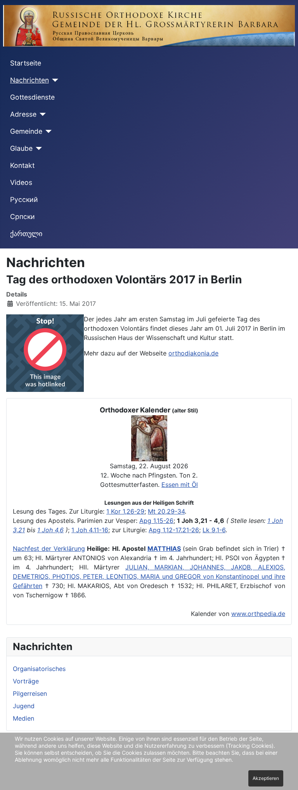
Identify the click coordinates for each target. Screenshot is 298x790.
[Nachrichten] (54, 80)
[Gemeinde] (47, 131)
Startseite (25, 63)
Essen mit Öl (179, 484)
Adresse (23, 114)
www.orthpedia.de (258, 614)
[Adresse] (41, 114)
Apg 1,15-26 (156, 520)
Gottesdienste (32, 97)
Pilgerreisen (30, 693)
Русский (24, 199)
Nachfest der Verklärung (49, 548)
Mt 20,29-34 (166, 511)
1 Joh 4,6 (50, 530)
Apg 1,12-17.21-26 (174, 530)
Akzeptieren (266, 778)
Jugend (24, 706)
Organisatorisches (39, 669)
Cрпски (22, 216)
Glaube (21, 148)
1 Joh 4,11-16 (89, 530)
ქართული (26, 233)
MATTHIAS (164, 548)
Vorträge (26, 681)
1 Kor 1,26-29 (125, 511)
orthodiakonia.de (193, 353)
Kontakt (22, 165)
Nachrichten (29, 80)
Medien (23, 718)
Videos (21, 182)
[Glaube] (37, 148)
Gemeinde (26, 131)
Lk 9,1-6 (214, 530)
